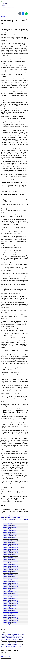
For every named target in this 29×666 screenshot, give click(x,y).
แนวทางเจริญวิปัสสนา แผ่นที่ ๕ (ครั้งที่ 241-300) (11, 636)
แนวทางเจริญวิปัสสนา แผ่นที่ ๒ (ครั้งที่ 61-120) (11, 646)
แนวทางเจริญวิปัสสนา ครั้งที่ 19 (10, 554)
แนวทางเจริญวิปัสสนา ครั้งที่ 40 (10, 590)
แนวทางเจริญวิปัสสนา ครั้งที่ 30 (10, 573)
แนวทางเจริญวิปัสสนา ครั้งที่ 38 (10, 586)
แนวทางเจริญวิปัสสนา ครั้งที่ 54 (10, 613)
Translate (10, 10)
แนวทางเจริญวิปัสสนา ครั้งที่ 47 (10, 601)
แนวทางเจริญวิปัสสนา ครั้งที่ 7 (10, 534)
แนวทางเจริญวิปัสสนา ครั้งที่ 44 (10, 596)
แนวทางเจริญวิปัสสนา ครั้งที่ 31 (10, 574)
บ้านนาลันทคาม (9, 515)
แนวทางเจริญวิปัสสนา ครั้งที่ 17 (10, 551)
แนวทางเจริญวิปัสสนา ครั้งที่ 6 (10, 532)
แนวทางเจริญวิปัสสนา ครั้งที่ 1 (10, 523)
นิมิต (4, 515)
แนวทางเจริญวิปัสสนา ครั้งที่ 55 (10, 615)
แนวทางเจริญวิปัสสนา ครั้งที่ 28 (10, 569)
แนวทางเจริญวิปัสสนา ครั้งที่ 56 (10, 617)
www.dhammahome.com (6, 658)
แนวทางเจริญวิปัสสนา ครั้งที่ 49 (10, 605)
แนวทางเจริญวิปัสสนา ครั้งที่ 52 (10, 610)
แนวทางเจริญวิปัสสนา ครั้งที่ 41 (10, 591)
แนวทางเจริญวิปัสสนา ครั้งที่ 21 (10, 557)
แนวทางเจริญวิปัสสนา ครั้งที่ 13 (10, 544)
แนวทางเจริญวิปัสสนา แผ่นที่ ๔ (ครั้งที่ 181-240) (11, 639)
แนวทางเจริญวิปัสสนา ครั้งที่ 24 (10, 562)
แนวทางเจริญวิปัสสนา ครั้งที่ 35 (10, 581)
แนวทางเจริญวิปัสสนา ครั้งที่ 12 (10, 542)
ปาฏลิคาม (16, 515)
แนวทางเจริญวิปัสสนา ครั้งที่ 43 (10, 595)
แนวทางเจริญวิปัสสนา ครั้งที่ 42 (10, 593)
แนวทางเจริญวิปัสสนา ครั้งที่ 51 (10, 608)
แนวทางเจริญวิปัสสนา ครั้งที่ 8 (10, 535)
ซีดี (4, 5)
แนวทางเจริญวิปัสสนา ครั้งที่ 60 (10, 624)
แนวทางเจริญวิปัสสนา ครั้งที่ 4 (10, 528)
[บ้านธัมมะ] (6, 1)
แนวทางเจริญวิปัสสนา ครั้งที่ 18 (10, 552)
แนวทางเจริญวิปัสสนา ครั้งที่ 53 (10, 612)
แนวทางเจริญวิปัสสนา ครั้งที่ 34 (10, 579)
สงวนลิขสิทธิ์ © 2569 (5, 656)
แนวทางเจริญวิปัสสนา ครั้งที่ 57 (10, 618)
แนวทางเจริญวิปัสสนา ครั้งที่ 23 (10, 561)
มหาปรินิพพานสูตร (9, 517)
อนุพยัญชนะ (12, 519)
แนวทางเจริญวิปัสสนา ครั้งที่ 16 (10, 549)
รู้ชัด (15, 517)
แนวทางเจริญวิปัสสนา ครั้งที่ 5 (10, 530)
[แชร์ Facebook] (23, 13)
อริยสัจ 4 (17, 519)
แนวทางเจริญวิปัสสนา (8, 7)
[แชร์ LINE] (26, 13)
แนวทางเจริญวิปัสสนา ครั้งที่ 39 (10, 588)
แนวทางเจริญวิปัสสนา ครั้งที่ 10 (10, 539)
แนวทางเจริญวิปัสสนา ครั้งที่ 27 (10, 567)
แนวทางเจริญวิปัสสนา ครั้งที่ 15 (10, 547)
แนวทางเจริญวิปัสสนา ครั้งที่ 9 (10, 537)
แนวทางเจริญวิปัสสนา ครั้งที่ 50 (10, 607)
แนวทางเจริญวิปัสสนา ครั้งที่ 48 (10, 603)
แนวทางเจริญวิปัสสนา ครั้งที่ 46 (10, 600)
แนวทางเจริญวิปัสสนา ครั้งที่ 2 (10, 525)
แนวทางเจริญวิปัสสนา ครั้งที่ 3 (10, 527)
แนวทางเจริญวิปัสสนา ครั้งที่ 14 (10, 545)
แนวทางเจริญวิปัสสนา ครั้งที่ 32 (10, 576)
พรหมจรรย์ (21, 515)
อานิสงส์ (26, 519)
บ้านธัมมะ (5, 3)
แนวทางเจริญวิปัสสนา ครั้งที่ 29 (10, 571)
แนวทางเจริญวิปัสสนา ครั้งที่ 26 (10, 566)
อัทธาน (21, 519)
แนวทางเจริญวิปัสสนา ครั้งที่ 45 (10, 598)
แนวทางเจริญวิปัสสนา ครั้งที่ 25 (10, 564)
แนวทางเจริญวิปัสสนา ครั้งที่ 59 (10, 622)
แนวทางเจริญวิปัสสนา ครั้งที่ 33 (10, 578)
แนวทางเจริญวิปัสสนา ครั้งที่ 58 (10, 620)
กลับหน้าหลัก (4, 16)
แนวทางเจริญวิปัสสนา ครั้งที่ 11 (10, 540)
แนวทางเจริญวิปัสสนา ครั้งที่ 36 (10, 583)
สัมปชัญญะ (5, 519)
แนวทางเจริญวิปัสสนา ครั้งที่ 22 (10, 559)
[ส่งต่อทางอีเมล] (19, 13)
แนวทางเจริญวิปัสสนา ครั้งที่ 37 (10, 584)
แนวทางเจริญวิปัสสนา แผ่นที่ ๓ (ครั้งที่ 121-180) (11, 642)
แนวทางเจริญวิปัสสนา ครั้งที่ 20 (10, 556)
